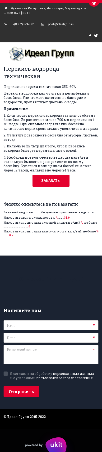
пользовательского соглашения (64, 378)
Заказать (51, 180)
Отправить (21, 391)
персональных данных (73, 373)
